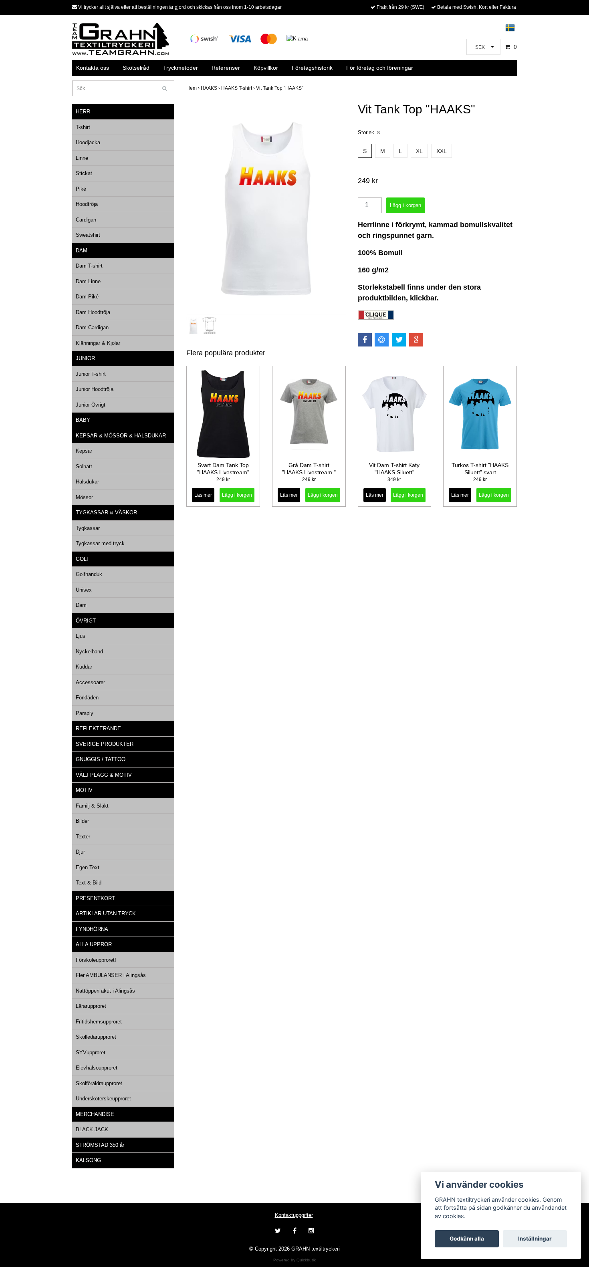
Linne (82, 158)
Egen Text (87, 867)
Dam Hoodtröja (93, 312)
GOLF (83, 559)
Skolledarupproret (96, 1037)
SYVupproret (90, 1052)
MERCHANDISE (95, 1114)
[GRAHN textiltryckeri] (120, 38)
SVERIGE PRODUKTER (104, 744)
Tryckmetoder (180, 67)
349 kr (394, 479)
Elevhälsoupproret (96, 1068)
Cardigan (86, 220)
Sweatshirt (88, 235)
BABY (83, 420)
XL (419, 151)
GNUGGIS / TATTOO (100, 759)
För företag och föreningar (379, 67)
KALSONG (88, 1160)
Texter (83, 837)
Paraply (84, 713)
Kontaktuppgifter (294, 1215)
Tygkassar (88, 528)
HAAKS (211, 88)
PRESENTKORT (95, 898)
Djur (80, 852)
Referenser (226, 67)
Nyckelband (89, 652)
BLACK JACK (92, 1129)
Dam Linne (88, 281)
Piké (81, 189)
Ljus (80, 636)
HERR (83, 112)
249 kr (223, 479)
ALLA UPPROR (94, 944)
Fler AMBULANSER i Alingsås (111, 975)
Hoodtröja (87, 204)
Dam (81, 605)
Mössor (84, 497)
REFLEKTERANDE (98, 728)
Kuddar (84, 667)
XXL (441, 151)
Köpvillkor (266, 67)
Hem (193, 88)
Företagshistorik (312, 67)
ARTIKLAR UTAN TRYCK (106, 913)
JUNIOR (85, 358)
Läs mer (203, 495)
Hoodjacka (88, 142)
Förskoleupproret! (96, 960)
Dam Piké (87, 297)
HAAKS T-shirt (238, 88)
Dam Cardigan (92, 327)
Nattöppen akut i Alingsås (105, 991)
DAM (81, 251)
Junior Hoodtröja (94, 389)
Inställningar (535, 1238)
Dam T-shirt (89, 266)
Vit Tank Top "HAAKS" (280, 88)
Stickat (84, 173)
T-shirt (83, 127)
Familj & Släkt (92, 806)
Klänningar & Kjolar (98, 343)
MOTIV (84, 790)
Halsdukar (87, 482)
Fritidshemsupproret (99, 1022)
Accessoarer (90, 682)
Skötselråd (136, 67)
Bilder (82, 821)
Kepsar (84, 451)
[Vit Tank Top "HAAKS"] (266, 208)
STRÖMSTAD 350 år (100, 1145)
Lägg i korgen (237, 495)
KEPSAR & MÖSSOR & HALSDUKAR (121, 436)
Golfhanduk (89, 574)
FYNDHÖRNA (92, 929)
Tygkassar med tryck (100, 543)
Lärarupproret (91, 1006)
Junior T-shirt (91, 374)
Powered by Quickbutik (294, 1260)
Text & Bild (88, 883)
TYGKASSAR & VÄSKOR (106, 513)
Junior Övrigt (90, 405)
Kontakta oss (92, 67)
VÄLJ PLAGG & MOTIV (104, 775)
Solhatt (84, 466)
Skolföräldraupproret (99, 1083)
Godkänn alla (467, 1238)
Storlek (369, 132)
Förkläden (87, 698)
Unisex (84, 590)
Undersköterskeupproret (103, 1099)
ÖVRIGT (86, 621)
